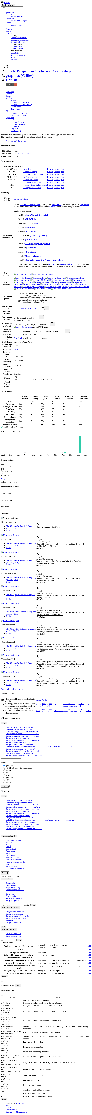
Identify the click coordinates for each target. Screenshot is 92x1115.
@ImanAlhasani (31, 215)
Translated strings (30, 172)
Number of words (12, 858)
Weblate (7, 3)
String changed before (14, 936)
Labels (8, 847)
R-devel (52, 207)
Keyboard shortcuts (18, 49)
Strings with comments (14, 914)
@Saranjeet (28, 244)
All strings (27, 169)
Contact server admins (19, 38)
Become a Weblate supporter (16, 1112)
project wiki (84, 205)
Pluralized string (12, 920)
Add (33, 905)
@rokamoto (31, 248)
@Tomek (28, 256)
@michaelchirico (66, 264)
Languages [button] (10, 18)
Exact (28, 905)
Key (7, 864)
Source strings (11, 883)
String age (9, 853)
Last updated (10, 855)
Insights (9, 98)
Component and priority (15, 868)
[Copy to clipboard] (46, 308)
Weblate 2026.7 (21, 1103)
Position (9, 842)
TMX (60, 705)
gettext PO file (41, 700)
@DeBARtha (30, 219)
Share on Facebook (18, 124)
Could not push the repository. (17, 141)
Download (18, 338)
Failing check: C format (32, 188)
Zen (62, 169)
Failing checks (16, 107)
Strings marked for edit (32, 182)
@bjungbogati (30, 252)
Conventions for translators (30, 205)
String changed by (13, 900)
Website (14, 59)
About (13, 57)
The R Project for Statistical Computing (38, 71)
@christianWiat (31, 240)
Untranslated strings (30, 180)
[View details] (37, 525)
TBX (56, 705)
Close (18, 985)
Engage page (15, 128)
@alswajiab (43, 215)
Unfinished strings (30, 177)
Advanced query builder (10, 876)
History (13, 100)
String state (10, 894)
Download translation (19, 113)
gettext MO (43, 705)
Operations (10, 118)
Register (9, 29)
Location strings (12, 892)
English (39, 540)
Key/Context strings (13, 887)
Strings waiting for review (33, 174)
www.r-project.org (21, 199)
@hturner (34, 235)
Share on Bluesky (17, 122)
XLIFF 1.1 (10, 770)
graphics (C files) (20, 75)
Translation (10, 92)
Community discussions (20, 40)
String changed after (13, 934)
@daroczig (52, 264)
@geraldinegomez (32, 260)
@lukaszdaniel (38, 256)
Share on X (15, 126)
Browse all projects (18, 16)
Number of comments (14, 860)
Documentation (16, 46)
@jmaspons (30, 227)
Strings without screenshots (16, 918)
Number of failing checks (15, 862)
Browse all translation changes (12, 689)
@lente (37, 223)
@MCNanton (46, 260)
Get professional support (20, 42)
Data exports (15, 109)
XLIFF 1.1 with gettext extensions (70, 705)
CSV (38, 705)
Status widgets (16, 131)
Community (10, 120)
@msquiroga (58, 260)
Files (7, 111)
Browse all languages (19, 21)
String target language (14, 898)
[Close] (2, 981)
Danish (11, 80)
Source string (11, 849)
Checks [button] (8, 23)
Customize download (19, 115)
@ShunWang (31, 231)
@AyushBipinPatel (42, 244)
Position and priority (13, 840)
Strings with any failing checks (35, 185)
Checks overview (17, 25)
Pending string (11, 896)
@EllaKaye (43, 235)
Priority (8, 845)
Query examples (7, 942)
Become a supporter (18, 55)
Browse (21, 154)
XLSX (88, 705)
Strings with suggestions (15, 912)
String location (11, 866)
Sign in (8, 31)
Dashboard (10, 12)
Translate (27, 154)
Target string (10, 851)
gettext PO (10, 766)
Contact (9, 1108)
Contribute (15, 53)
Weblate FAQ (57, 205)
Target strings (11, 885)
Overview (9, 94)
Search (8, 96)
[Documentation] (2, 161)
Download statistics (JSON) (21, 105)
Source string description (15, 890)
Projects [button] (9, 14)
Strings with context (13, 923)
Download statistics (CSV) (21, 102)
